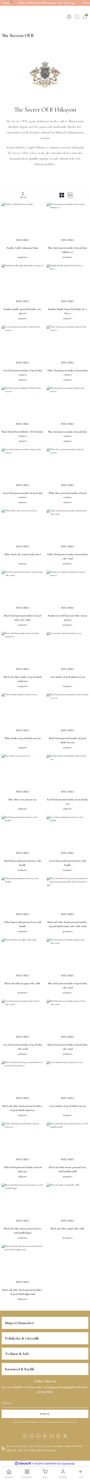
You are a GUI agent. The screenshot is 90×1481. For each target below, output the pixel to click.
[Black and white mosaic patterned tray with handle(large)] (22, 1204)
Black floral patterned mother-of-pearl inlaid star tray (67, 740)
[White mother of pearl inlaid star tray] (22, 713)
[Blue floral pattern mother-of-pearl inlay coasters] (67, 407)
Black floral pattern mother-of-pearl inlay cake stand (67, 1046)
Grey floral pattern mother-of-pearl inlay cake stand (22, 1046)
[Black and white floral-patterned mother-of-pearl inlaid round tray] (22, 1081)
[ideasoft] (23, 1463)
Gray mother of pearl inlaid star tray (67, 676)
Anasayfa (9, 1477)
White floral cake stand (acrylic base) (22, 554)
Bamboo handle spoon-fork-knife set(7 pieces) (22, 311)
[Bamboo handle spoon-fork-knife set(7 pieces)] (22, 284)
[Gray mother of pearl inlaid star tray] (67, 652)
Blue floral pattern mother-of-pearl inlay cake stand (67, 985)
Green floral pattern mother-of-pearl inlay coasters (22, 495)
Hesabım (63, 1477)
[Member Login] (69, 16)
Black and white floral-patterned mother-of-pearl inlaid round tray (22, 1108)
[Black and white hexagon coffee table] (22, 959)
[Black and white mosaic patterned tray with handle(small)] (67, 1143)
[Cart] (85, 16)
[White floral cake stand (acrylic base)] (22, 530)
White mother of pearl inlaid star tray (22, 738)
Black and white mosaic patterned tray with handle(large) (22, 1230)
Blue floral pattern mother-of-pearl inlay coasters (67, 433)
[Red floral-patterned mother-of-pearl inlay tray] (67, 775)
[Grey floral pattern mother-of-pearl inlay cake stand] (22, 1020)
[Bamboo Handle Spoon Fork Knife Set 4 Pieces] (67, 284)
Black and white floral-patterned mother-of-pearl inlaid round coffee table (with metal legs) (67, 924)
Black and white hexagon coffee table (22, 983)
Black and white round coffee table (67, 1228)
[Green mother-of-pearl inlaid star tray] (67, 1081)
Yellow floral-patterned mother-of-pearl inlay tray (23, 1169)
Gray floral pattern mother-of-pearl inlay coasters (22, 372)
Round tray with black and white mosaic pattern (67, 617)
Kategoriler (27, 1477)
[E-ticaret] (44, 1463)
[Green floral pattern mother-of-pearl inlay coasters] (22, 468)
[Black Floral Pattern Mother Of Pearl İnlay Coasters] (22, 407)
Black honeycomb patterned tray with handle (22, 862)
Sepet (45, 1477)
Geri (81, 1477)
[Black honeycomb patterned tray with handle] (22, 836)
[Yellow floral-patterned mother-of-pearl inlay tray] (22, 1143)
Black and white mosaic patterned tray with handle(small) (67, 1169)
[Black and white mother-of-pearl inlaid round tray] (22, 652)
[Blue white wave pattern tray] (22, 775)
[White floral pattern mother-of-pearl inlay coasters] (67, 346)
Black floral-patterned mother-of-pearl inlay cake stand (22, 617)
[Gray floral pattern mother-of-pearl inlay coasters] (22, 346)
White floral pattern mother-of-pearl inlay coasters (67, 372)
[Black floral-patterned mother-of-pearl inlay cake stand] (22, 591)
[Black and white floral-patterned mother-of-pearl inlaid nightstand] (22, 1265)
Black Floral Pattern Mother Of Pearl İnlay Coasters (22, 433)
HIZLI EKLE (22, 240)
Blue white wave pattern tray (23, 799)
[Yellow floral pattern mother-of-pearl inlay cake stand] (67, 530)
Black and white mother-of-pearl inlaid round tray (22, 679)
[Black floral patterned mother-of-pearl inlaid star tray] (67, 713)
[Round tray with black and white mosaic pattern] (67, 591)
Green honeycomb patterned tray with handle (67, 862)
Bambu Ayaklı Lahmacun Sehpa (22, 247)
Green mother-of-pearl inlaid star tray (67, 1106)
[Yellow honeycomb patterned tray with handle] (22, 897)
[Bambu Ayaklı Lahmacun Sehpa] (22, 223)
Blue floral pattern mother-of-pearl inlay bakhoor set (67, 249)
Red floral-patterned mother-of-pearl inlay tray (67, 801)
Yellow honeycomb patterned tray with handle (22, 924)
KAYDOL (45, 1413)
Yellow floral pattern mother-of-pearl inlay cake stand (67, 556)
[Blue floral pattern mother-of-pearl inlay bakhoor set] (67, 223)
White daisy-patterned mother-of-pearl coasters (67, 495)
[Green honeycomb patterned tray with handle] (67, 836)
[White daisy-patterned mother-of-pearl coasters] (67, 468)
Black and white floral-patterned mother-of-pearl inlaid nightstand (22, 1291)
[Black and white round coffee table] (67, 1204)
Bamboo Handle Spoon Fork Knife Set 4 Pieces (67, 311)
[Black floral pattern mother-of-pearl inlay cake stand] (67, 1020)
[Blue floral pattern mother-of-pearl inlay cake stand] (67, 959)
